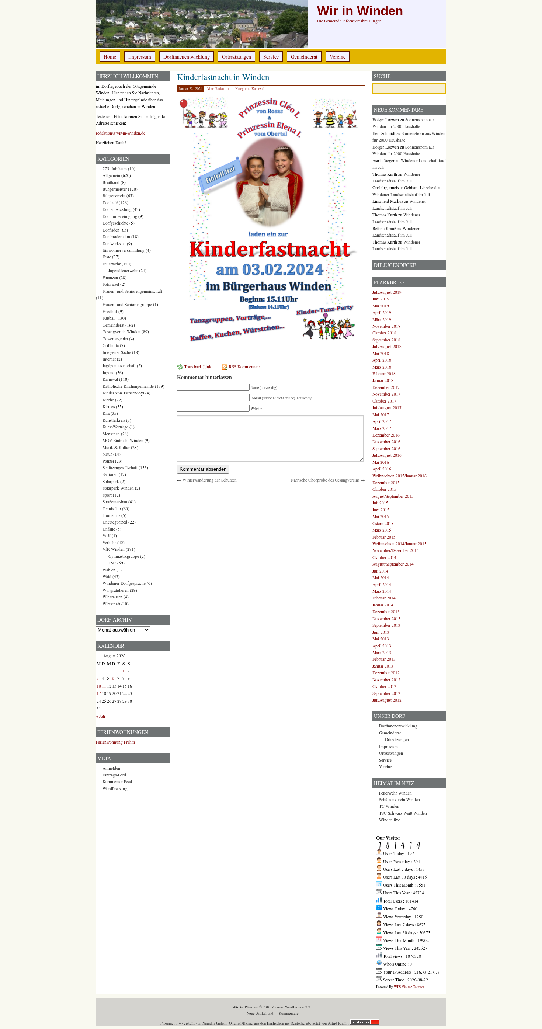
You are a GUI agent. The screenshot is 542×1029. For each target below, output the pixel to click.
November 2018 (386, 326)
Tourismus (111, 515)
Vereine (337, 56)
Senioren (110, 474)
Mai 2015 (380, 516)
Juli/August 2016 (387, 455)
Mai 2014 (380, 577)
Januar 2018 (382, 380)
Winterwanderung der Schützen (210, 480)
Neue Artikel (257, 1013)
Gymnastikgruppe (123, 556)
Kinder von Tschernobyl (123, 393)
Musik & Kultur (116, 447)
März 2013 (381, 652)
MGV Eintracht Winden (123, 440)
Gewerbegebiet (115, 338)
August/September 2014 (393, 564)
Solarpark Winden (118, 488)
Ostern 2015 (382, 523)
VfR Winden (114, 549)
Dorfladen (111, 230)
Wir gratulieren (116, 590)
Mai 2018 (380, 353)
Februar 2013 (384, 659)
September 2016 (386, 448)
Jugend (109, 372)
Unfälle (109, 529)
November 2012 (386, 679)
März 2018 (381, 367)
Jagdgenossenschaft (119, 365)
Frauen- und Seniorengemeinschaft (132, 291)
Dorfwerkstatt (114, 243)
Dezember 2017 (386, 387)
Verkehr (109, 542)
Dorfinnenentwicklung (186, 56)
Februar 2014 (384, 598)
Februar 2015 (384, 537)
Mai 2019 (380, 306)
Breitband (111, 182)
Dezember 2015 (386, 482)
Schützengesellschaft (120, 467)
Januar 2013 (382, 666)
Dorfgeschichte (115, 223)
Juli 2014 (380, 571)
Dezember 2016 (386, 435)
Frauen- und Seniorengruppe (127, 304)
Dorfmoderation (116, 236)
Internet (109, 359)
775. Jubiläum (115, 168)
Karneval (257, 88)
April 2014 (381, 584)
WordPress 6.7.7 (297, 1006)
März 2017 (381, 428)
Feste (107, 257)
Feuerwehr (112, 264)
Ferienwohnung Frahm (115, 742)
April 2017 (381, 421)
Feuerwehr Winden (395, 793)
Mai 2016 (380, 462)
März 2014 (381, 591)
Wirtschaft (111, 603)
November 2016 (386, 441)
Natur (107, 454)
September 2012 (386, 693)
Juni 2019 (380, 299)
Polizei (108, 461)
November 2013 (386, 618)
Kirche (108, 400)
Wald (107, 576)
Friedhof (110, 311)
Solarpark (111, 481)
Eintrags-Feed (114, 775)
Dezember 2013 (386, 611)
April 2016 (381, 469)
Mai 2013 (380, 639)
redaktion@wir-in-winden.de (120, 133)
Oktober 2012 (384, 686)
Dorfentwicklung (117, 209)
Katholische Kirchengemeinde (128, 386)
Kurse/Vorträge (115, 427)
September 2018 (386, 340)
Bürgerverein (114, 195)
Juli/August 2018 (387, 346)
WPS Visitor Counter (409, 986)
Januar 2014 (382, 605)
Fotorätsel (111, 284)
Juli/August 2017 (387, 407)
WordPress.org (115, 788)
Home (110, 56)
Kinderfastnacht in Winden (223, 76)
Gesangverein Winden (121, 331)
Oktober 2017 (384, 401)
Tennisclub (112, 508)
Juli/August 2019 (387, 292)
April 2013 (381, 646)
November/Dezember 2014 (395, 550)
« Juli (100, 716)
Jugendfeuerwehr (123, 270)
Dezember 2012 (386, 672)
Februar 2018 (384, 373)
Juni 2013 (380, 632)
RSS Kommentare (244, 366)
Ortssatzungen (236, 56)
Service (271, 56)
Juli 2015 (380, 502)
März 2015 (381, 530)
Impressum (139, 56)
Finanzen (110, 277)
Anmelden (111, 768)
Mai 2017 (380, 414)
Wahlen (109, 570)
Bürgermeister (115, 189)
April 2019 (381, 312)
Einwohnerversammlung (124, 250)
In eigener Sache (117, 352)
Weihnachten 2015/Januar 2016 (399, 476)
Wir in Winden (360, 11)
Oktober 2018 (384, 333)
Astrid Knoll (337, 1023)
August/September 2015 (393, 496)
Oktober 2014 (384, 557)
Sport (107, 495)
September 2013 (386, 625)
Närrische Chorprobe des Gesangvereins (325, 480)
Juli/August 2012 (387, 700)
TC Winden (389, 806)
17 (99, 693)
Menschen (111, 434)
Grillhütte (111, 345)
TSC (112, 563)
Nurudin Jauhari (214, 1023)
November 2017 (386, 394)
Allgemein (111, 175)
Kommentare (289, 1013)
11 (104, 686)
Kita (106, 413)
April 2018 (381, 360)
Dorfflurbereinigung (120, 216)
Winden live (389, 820)
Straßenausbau (115, 501)
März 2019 (381, 319)
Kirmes (109, 406)
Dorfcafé (110, 202)
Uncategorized (115, 522)
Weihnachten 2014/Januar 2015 (399, 543)
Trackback (197, 366)
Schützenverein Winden (399, 799)
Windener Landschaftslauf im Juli (401, 194)
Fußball (109, 318)
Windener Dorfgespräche (124, 583)
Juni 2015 (380, 509)
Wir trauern (112, 596)
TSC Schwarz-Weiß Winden (403, 813)
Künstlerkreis (114, 420)
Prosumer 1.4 (170, 1023)
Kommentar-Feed (117, 781)
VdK (107, 535)
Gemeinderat (304, 56)
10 (99, 686)
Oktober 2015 (384, 489)
